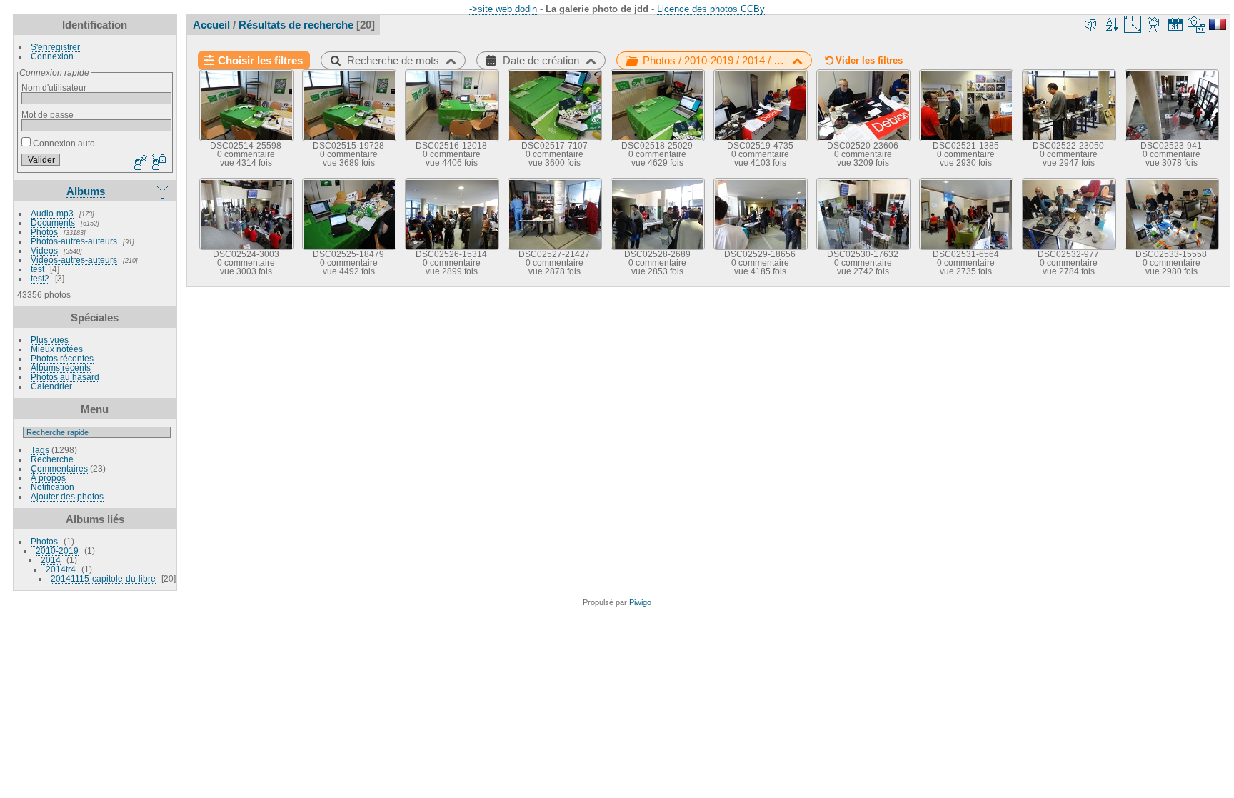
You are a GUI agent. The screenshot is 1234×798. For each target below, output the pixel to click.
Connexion (52, 56)
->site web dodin (503, 9)
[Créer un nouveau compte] (139, 163)
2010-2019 (57, 550)
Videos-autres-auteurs (74, 259)
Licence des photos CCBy (711, 9)
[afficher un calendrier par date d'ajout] (1175, 24)
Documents (53, 222)
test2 (40, 278)
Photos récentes (62, 358)
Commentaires (59, 468)
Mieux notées (57, 349)
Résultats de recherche (296, 25)
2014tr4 (61, 569)
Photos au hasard (65, 376)
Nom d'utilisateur (53, 87)
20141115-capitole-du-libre (103, 578)
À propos (48, 477)
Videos (44, 250)
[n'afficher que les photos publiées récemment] (163, 191)
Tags (40, 449)
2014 (51, 559)
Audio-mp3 (52, 213)
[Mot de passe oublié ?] (158, 163)
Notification (52, 487)
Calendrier (51, 386)
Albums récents (61, 367)
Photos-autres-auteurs (74, 241)
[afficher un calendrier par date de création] (1197, 24)
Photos (44, 231)
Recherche (52, 459)
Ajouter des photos (67, 496)
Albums (85, 191)
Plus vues (50, 339)
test (37, 269)
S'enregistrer (55, 46)
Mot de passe (47, 114)
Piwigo (640, 602)
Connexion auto (63, 143)
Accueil (211, 25)
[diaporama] (1154, 24)
